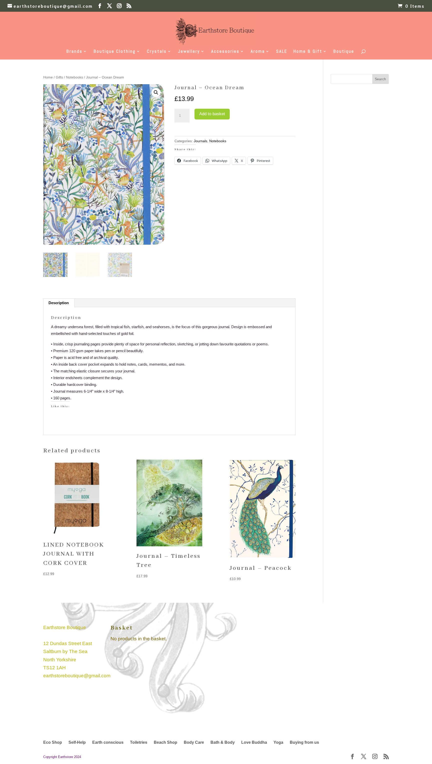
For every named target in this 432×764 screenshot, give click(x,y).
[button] (156, 92)
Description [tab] (58, 303)
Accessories (225, 51)
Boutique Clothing (115, 51)
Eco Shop (52, 742)
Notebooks (74, 77)
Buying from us (304, 742)
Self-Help (77, 742)
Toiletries (138, 742)
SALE (281, 51)
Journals (200, 141)
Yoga (278, 742)
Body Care (194, 742)
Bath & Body (222, 742)
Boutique (344, 51)
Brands (74, 51)
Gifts (59, 77)
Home (48, 77)
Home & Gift (308, 51)
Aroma (258, 51)
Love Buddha (254, 742)
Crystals (157, 51)
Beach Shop (165, 742)
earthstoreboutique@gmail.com (76, 675)
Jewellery (189, 51)
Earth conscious (108, 742)
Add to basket (212, 113)
